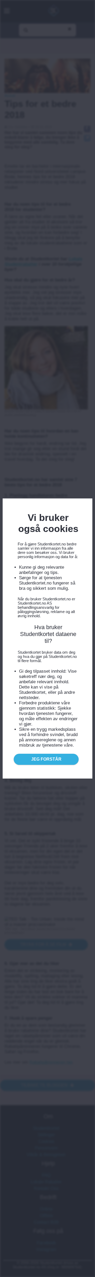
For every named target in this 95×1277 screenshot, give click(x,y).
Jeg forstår (46, 759)
